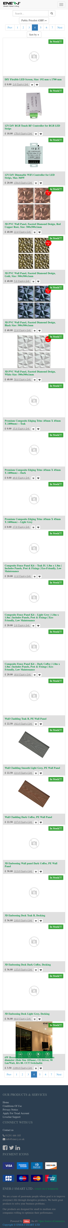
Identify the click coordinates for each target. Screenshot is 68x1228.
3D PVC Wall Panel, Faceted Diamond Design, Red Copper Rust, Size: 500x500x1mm (33, 225)
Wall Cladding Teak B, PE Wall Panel (25, 719)
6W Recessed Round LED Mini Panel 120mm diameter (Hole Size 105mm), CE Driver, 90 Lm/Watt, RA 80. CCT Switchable (29, 1060)
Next (59, 27)
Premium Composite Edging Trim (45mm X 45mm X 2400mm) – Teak (33, 422)
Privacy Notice (10, 1109)
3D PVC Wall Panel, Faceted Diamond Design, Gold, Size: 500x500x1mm (30, 274)
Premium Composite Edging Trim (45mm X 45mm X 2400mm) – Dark (33, 471)
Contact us (8, 1130)
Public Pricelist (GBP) (33, 20)
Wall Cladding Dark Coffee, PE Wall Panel (28, 817)
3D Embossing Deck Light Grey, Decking (27, 1014)
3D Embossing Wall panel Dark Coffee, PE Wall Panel (31, 864)
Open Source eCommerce (51, 1221)
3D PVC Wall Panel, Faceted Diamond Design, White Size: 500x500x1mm (30, 373)
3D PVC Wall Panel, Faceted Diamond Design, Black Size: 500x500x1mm (30, 323)
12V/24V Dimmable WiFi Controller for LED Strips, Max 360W (30, 176)
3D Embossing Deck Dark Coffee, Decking (28, 964)
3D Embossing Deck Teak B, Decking (25, 915)
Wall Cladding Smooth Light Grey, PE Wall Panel (32, 768)
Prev (10, 27)
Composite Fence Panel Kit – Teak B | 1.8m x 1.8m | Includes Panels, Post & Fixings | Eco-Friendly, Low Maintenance (33, 568)
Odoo (26, 1221)
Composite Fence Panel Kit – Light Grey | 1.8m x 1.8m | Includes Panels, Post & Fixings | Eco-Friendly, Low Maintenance (32, 617)
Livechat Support (11, 1117)
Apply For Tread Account (16, 1113)
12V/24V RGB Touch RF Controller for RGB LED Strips (32, 127)
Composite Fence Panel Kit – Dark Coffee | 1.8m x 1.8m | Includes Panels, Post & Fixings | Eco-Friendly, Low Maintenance (32, 666)
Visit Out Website (46, 1188)
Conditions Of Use (12, 1106)
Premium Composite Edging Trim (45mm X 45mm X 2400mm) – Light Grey (33, 520)
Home (6, 1102)
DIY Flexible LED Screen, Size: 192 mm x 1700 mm (33, 79)
